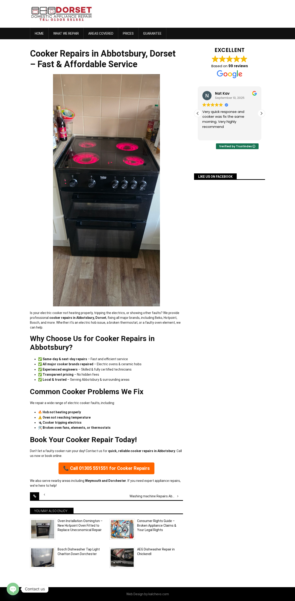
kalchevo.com (158, 594)
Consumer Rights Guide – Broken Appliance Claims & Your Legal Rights (156, 525)
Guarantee (152, 33)
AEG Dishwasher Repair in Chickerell (156, 551)
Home (39, 33)
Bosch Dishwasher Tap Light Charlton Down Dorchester (79, 551)
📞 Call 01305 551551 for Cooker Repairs (106, 468)
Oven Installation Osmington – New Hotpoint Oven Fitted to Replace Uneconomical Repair (80, 525)
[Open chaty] (13, 589)
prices (128, 33)
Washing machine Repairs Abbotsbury (156, 496)
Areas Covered (100, 33)
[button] (261, 113)
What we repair (66, 33)
